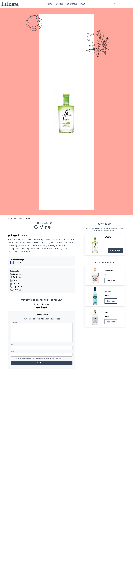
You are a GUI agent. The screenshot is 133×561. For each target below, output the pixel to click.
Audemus (108, 270)
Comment (14, 322)
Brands (59, 4)
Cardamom (18, 273)
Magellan (108, 291)
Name (12, 345)
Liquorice (17, 286)
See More (111, 280)
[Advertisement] (104, 342)
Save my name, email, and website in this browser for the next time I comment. (37, 359)
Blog (83, 4)
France (106, 275)
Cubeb (16, 280)
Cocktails (72, 4)
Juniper (16, 283)
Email (12, 351)
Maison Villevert (42, 223)
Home (49, 4)
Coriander (17, 277)
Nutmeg (17, 289)
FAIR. (106, 312)
